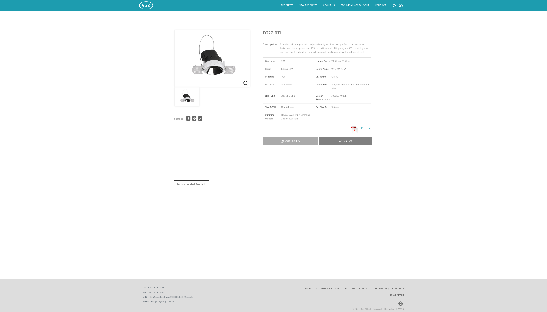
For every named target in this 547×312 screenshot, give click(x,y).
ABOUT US (329, 5)
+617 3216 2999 (156, 292)
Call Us (347, 141)
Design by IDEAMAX (394, 309)
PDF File (366, 128)
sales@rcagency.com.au (162, 301)
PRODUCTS (287, 5)
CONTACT (380, 5)
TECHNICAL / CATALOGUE (354, 5)
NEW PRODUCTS (308, 5)
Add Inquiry (292, 141)
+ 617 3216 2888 (156, 287)
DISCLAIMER (397, 295)
